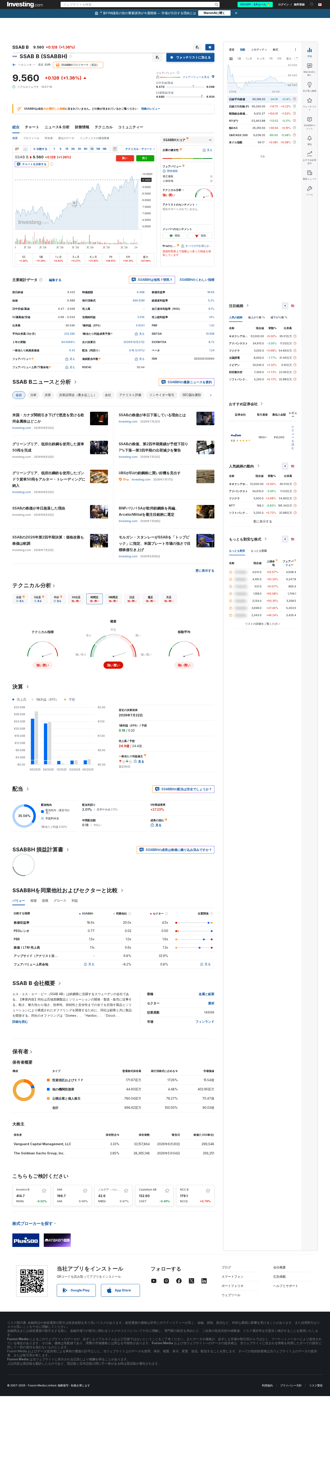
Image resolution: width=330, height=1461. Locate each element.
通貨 (231, 49)
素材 (211, 1003)
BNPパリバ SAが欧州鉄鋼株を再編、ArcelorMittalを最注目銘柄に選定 (149, 511)
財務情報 (82, 127)
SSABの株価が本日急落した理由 (38, 508)
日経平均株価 (237, 99)
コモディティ (259, 49)
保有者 (20, 1051)
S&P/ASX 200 (238, 135)
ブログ (226, 1267)
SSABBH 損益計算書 (37, 849)
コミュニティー (130, 127)
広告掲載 (279, 1276)
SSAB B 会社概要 (33, 983)
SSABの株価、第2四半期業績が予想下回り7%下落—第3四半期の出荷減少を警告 (153, 447)
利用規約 (267, 1385)
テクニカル (104, 127)
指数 (242, 49)
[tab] (20, 598)
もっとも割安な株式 (245, 539)
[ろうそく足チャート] (16, 148)
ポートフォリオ (233, 1286)
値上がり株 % (256, 317)
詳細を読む (20, 1021)
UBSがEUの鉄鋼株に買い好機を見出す (150, 473)
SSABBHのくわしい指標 (197, 279)
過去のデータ (66, 138)
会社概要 (279, 1267)
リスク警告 (316, 1385)
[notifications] (311, 4)
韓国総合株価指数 (240, 113)
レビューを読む (293, 437)
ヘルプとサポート (285, 1286)
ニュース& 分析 (57, 127)
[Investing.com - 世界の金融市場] (25, 4)
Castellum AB (147, 1189)
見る (91, 964)
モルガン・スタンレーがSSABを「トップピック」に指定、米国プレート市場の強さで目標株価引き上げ (155, 543)
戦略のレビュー (150, 108)
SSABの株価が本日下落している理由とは (152, 415)
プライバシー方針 (291, 1385)
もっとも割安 (237, 550)
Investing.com (21, 427)
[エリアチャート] (25, 148)
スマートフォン (233, 1276)
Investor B (22, 1189)
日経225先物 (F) (239, 106)
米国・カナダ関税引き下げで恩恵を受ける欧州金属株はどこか (48, 418)
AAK (59, 1189)
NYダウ (233, 120)
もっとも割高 (259, 550)
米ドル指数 (235, 142)
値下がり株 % (279, 317)
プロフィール (31, 138)
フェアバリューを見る (196, 77)
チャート (32, 127)
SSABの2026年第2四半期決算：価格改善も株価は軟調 (48, 540)
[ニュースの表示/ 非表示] (114, 148)
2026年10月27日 (134, 342)
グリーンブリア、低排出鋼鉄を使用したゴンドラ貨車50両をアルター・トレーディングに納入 (48, 479)
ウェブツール (231, 1295)
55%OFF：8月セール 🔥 (255, 4)
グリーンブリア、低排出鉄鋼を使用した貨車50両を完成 (48, 447)
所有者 (49, 138)
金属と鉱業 (206, 994)
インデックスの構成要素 (94, 138)
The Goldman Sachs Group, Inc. (39, 1153)
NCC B (184, 1189)
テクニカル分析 (31, 585)
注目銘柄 (236, 305)
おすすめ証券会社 (243, 403)
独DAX (233, 127)
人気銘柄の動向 (241, 466)
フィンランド (205, 1021)
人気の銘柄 (235, 317)
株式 (275, 49)
